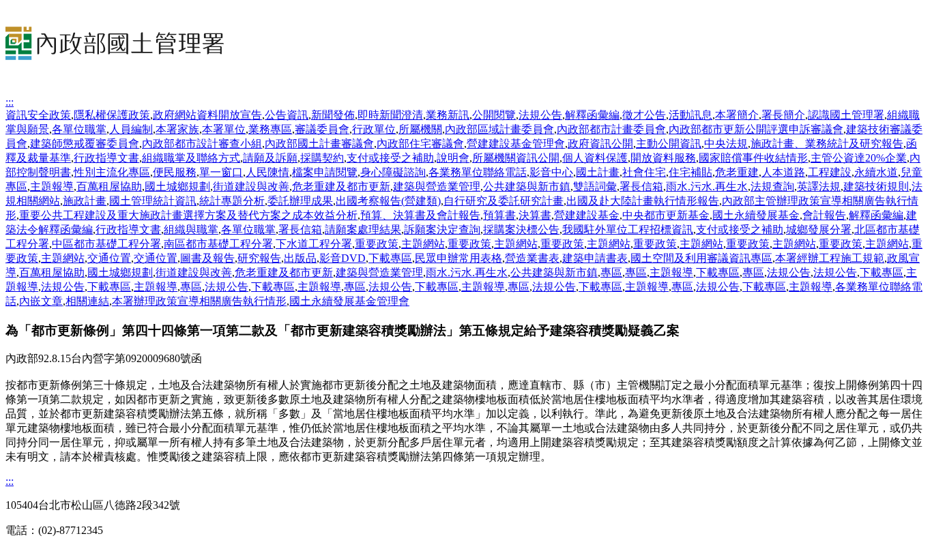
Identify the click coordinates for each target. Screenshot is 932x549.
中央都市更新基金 (666, 215)
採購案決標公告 (521, 229)
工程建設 (829, 172)
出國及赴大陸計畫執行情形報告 (642, 201)
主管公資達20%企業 (859, 158)
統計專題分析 (232, 201)
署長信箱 (641, 186)
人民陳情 (267, 172)
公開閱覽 (494, 115)
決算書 (535, 215)
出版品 (300, 258)
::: (9, 102)
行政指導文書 (106, 158)
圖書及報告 (207, 258)
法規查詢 (772, 186)
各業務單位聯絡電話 (477, 172)
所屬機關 (420, 129)
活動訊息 (690, 115)
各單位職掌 (79, 129)
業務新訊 (447, 115)
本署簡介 (737, 115)
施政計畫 (84, 201)
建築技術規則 (876, 186)
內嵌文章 (41, 301)
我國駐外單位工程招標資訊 (627, 229)
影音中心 (551, 172)
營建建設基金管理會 (516, 143)
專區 (611, 272)
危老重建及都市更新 (341, 186)
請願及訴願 (270, 158)
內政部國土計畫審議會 (319, 143)
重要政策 (376, 244)
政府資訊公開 (600, 143)
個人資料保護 (595, 158)
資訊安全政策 (38, 115)
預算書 (499, 215)
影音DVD (342, 258)
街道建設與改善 (251, 186)
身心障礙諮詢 (393, 172)
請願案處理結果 (363, 229)
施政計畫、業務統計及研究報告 (827, 143)
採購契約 (322, 158)
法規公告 (540, 115)
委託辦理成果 (300, 201)
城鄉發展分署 (818, 229)
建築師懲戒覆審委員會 (84, 143)
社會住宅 (644, 172)
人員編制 (131, 129)
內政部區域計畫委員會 (499, 129)
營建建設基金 (587, 215)
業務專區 (270, 129)
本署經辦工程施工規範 (829, 258)
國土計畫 (598, 172)
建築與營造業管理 (436, 186)
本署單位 (224, 129)
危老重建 (737, 172)
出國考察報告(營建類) (388, 201)
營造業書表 (532, 258)
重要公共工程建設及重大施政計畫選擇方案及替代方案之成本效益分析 (188, 215)
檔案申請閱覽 (325, 172)
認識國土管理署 (846, 115)
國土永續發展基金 (756, 215)
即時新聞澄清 (390, 115)
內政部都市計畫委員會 (611, 129)
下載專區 (390, 258)
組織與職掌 (191, 229)
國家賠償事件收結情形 (753, 158)
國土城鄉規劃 (177, 186)
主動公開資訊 (668, 143)
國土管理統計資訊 (152, 201)
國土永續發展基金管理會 (349, 301)
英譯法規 (819, 186)
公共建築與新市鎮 (526, 186)
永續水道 (876, 172)
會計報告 (824, 215)
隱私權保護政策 (112, 115)
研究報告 (259, 258)
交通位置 (109, 258)
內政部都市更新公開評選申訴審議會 (756, 129)
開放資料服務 (663, 158)
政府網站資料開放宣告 (207, 115)
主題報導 (52, 186)
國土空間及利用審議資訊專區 (701, 258)
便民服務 (174, 172)
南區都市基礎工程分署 (218, 244)
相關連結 (87, 301)
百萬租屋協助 (109, 186)
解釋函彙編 (592, 115)
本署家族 (177, 129)
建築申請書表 (595, 258)
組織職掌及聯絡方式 (191, 158)
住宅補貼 (690, 172)
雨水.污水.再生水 (707, 186)
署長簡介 (783, 115)
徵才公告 (644, 115)
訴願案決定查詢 (442, 229)
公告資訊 (286, 115)
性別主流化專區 (112, 172)
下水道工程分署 (314, 244)
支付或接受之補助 (390, 158)
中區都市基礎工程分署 (106, 244)
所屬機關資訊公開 (515, 158)
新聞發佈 (333, 115)
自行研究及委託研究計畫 (503, 201)
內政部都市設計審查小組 (202, 143)
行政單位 (374, 129)
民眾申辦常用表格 (458, 258)
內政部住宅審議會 (420, 143)
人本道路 (783, 172)
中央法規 (726, 143)
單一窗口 (221, 172)
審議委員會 (322, 129)
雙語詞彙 (595, 186)
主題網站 (423, 244)
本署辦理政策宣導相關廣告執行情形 (199, 301)
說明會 (453, 158)
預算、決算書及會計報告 (420, 215)
